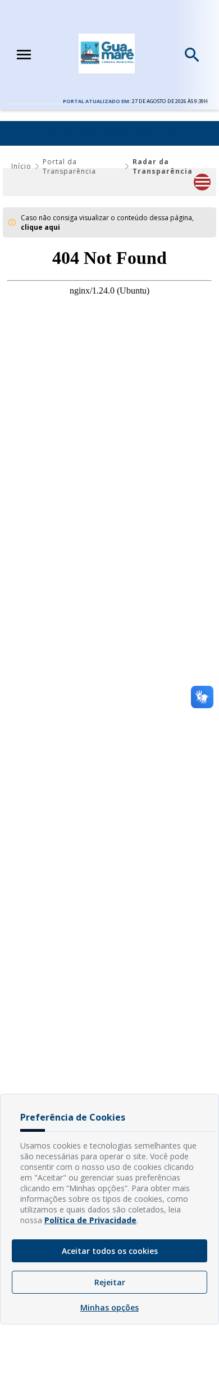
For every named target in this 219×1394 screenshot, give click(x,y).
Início (21, 166)
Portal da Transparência (69, 166)
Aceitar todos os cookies (110, 1251)
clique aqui (40, 227)
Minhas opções (109, 1307)
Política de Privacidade (90, 1220)
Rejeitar (109, 1282)
